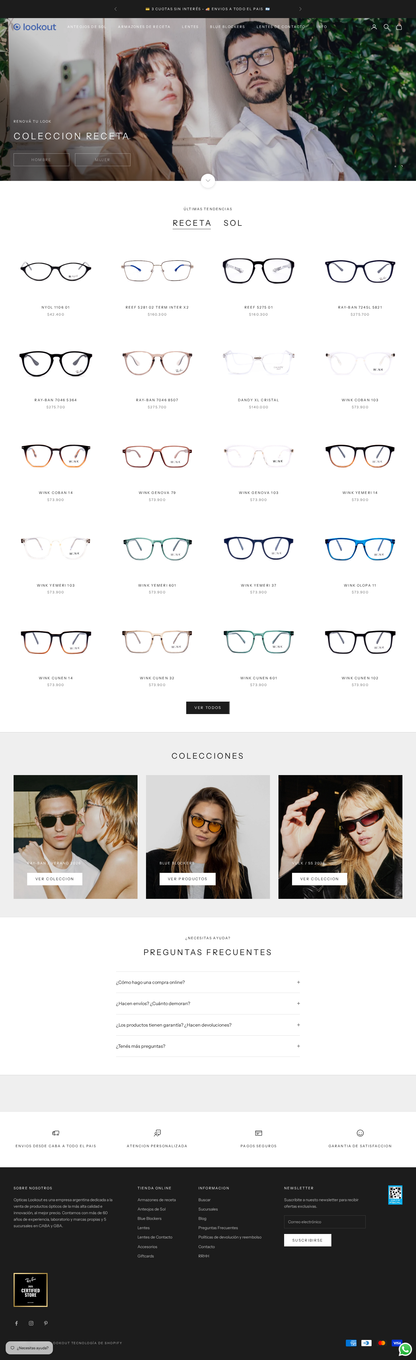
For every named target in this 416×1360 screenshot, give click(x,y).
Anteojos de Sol (87, 27)
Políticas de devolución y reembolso (229, 1237)
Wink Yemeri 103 (56, 585)
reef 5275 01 (259, 307)
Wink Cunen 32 (157, 678)
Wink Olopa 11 (360, 585)
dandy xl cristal (259, 400)
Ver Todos (207, 707)
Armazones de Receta (144, 27)
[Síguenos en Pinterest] (46, 1323)
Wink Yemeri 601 (157, 585)
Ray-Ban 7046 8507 (157, 400)
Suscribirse (307, 1240)
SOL (233, 223)
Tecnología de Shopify (97, 1343)
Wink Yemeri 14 (360, 493)
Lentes (190, 27)
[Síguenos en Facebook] (16, 1323)
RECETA (192, 223)
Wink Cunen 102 (360, 678)
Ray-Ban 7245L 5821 (360, 307)
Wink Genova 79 (157, 493)
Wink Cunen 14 (56, 678)
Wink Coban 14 (56, 493)
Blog (202, 1218)
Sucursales (208, 1209)
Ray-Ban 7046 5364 (56, 400)
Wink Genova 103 (259, 493)
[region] (208, 99)
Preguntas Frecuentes (218, 1227)
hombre (41, 156)
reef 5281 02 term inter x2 (157, 307)
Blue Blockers (227, 27)
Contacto (206, 1246)
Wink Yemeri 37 (258, 585)
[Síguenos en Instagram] (31, 1323)
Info (322, 27)
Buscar (204, 1199)
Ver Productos (187, 879)
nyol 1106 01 (56, 307)
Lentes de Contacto (281, 27)
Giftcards (146, 1256)
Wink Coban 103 (360, 400)
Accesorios (147, 1246)
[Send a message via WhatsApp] (405, 1349)
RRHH (203, 1256)
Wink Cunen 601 (258, 678)
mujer (103, 156)
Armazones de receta (157, 1199)
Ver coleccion (54, 879)
